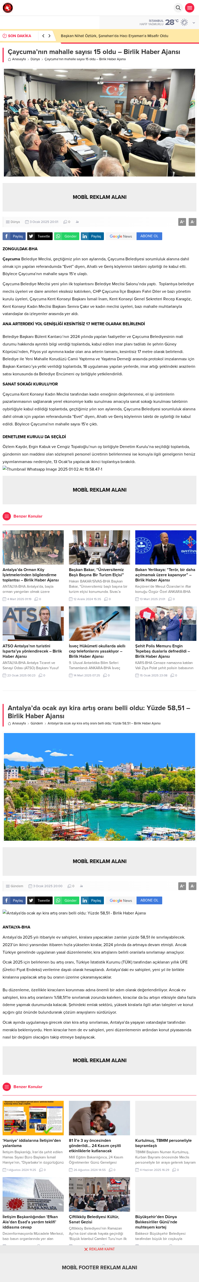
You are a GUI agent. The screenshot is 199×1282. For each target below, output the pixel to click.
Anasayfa (19, 59)
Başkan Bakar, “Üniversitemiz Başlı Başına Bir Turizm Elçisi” (96, 572)
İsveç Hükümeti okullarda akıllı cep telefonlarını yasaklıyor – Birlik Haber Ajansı (97, 651)
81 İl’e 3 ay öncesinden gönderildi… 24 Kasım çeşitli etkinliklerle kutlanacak (95, 1146)
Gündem (37, 723)
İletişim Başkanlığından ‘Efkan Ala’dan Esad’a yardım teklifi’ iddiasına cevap (30, 1222)
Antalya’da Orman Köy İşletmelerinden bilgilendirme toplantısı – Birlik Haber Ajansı (31, 575)
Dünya (35, 59)
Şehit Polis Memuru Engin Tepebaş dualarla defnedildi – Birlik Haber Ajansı (162, 651)
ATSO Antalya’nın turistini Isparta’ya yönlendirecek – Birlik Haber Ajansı (32, 651)
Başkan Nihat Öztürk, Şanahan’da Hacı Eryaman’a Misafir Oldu (114, 35)
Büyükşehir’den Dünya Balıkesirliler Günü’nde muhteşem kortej (156, 1222)
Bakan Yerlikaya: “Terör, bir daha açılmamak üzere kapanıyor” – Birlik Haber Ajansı (165, 575)
